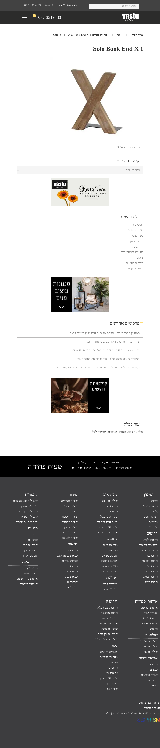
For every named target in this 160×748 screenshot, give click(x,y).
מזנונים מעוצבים (117, 431)
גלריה (154, 511)
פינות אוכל (137, 235)
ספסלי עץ (72, 587)
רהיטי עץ (138, 224)
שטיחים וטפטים (29, 583)
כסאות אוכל (111, 506)
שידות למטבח (70, 516)
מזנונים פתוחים (109, 560)
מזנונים (112, 538)
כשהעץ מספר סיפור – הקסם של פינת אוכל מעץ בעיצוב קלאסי (104, 333)
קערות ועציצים (149, 674)
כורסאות (33, 539)
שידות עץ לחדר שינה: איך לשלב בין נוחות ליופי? (112, 341)
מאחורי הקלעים (134, 268)
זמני (119, 34)
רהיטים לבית (150, 539)
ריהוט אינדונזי (150, 560)
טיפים (140, 257)
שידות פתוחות (70, 522)
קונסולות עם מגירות (27, 522)
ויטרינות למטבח (109, 589)
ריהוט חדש (151, 582)
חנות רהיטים (150, 516)
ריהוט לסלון (136, 241)
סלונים (33, 528)
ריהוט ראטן (151, 571)
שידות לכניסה (70, 537)
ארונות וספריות (146, 601)
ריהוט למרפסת (109, 612)
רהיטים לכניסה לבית (131, 252)
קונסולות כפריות (29, 516)
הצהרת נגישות (152, 707)
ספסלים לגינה (110, 618)
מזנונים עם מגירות (108, 571)
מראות (154, 664)
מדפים (154, 685)
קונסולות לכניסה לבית (25, 500)
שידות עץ (112, 688)
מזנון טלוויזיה (110, 545)
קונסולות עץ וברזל (28, 511)
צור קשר (153, 527)
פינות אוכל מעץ (109, 678)
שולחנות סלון (135, 230)
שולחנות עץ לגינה (108, 634)
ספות (35, 534)
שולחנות (151, 635)
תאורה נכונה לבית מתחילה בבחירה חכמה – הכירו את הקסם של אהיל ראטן (97, 367)
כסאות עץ (72, 550)
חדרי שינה (30, 561)
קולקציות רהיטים (148, 545)
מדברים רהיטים (134, 263)
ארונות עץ (112, 672)
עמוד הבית (137, 34)
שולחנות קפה (150, 646)
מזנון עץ (113, 550)
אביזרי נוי (153, 680)
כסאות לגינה (71, 576)
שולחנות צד (151, 651)
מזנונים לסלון (30, 555)
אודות (154, 500)
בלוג (115, 645)
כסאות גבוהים (70, 560)
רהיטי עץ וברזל (149, 550)
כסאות (73, 544)
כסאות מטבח (70, 571)
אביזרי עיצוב (148, 658)
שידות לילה (71, 511)
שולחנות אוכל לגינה (106, 639)
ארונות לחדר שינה (27, 578)
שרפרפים (72, 582)
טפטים (154, 669)
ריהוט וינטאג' (150, 576)
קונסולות (31, 494)
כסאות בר (112, 511)
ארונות (154, 628)
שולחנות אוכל (135, 431)
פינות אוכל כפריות (107, 527)
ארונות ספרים (150, 623)
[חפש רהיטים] (93, 5)
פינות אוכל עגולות (108, 516)
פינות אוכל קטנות (108, 532)
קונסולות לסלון (29, 506)
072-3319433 (32, 5)
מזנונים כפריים (109, 555)
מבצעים (153, 522)
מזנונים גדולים (110, 566)
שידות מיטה (31, 573)
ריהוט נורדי (151, 566)
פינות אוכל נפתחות (107, 522)
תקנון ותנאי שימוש (149, 702)
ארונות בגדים (150, 618)
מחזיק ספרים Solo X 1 (130, 147)
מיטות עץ (32, 568)
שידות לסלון (71, 527)
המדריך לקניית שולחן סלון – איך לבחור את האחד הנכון (108, 358)
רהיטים (152, 533)
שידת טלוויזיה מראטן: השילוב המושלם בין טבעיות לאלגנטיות (105, 350)
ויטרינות (112, 577)
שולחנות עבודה (149, 641)
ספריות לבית (151, 612)
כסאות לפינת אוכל (67, 555)
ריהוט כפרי (151, 555)
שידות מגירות (70, 506)
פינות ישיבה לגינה (108, 623)
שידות (73, 494)
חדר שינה (137, 246)
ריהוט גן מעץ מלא (107, 607)
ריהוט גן (112, 601)
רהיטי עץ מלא (150, 506)
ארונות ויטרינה (149, 607)
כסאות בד (72, 566)
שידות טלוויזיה (69, 500)
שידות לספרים (69, 532)
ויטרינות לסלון (99, 431)
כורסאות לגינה (109, 628)
